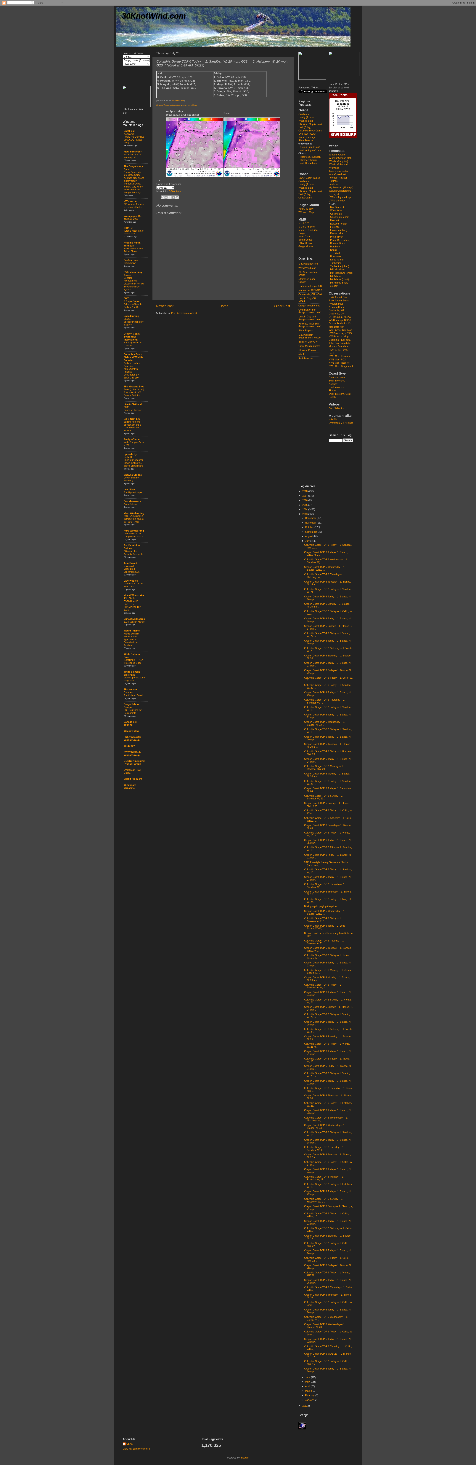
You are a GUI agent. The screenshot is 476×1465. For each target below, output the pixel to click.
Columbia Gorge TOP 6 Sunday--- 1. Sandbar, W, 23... (323, 797)
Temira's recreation (339, 171)
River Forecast (306, 140)
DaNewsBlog (131, 581)
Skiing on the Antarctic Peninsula (133, 553)
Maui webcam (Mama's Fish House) (309, 336)
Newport (334, 220)
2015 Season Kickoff (134, 622)
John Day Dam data (339, 343)
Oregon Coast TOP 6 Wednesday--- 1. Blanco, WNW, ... (324, 568)
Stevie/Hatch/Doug (310, 147)
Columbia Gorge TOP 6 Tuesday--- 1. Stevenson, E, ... (324, 942)
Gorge (301, 233)
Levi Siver (129, 489)
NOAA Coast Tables (309, 178)
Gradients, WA (337, 310)
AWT (126, 298)
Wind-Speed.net (337, 174)
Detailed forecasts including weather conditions (176, 105)
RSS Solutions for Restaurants (132, 711)
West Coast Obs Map (340, 330)
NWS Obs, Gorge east (341, 366)
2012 (305, 1405)
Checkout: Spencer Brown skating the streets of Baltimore (133, 463)
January (309, 1400)
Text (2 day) (304, 127)
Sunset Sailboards (134, 619)
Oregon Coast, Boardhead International (132, 337)
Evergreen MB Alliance (341, 423)
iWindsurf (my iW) (338, 161)
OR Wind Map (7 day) (310, 124)
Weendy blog (131, 731)
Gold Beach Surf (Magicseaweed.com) (309, 311)
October (309, 527)
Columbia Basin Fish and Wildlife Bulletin (133, 357)
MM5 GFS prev (306, 226)
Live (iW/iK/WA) (307, 134)
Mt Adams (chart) (339, 279)
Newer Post (164, 306)
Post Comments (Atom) (184, 313)
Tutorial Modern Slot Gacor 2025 (134, 232)
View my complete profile (136, 1448)
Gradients (303, 114)
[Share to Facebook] (173, 197)
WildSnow (129, 746)
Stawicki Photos (307, 350)
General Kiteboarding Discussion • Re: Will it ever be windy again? (134, 284)
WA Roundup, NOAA (340, 320)
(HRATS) (128, 228)
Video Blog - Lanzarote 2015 (132, 570)
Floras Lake (336, 233)
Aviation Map (336, 304)
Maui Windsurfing (134, 513)
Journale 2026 (131, 219)
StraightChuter (132, 439)
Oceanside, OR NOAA (310, 294)
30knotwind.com (178, 101)
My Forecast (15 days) (341, 187)
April (308, 1386)
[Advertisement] (313, 422)
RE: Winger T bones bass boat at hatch (134, 206)
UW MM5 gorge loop (340, 197)
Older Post (282, 306)
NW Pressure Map (338, 336)
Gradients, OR (336, 313)
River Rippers (305, 330)
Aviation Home (337, 307)
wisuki (301, 354)
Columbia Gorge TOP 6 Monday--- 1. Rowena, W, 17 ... (324, 1178)
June (308, 1377)
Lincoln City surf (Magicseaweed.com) (309, 318)
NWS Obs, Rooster (339, 363)
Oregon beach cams (309, 305)
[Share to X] (170, 197)
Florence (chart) (338, 230)
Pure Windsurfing (134, 530)
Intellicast (334, 184)
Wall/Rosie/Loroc (309, 163)
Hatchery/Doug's (309, 160)
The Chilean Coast (133, 695)
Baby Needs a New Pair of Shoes (133, 250)
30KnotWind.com (154, 16)
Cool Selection (336, 408)
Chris (129, 1444)
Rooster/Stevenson (310, 157)
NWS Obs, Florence (339, 356)
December (311, 518)
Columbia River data (339, 340)
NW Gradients (337, 207)
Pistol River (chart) (340, 240)
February (310, 1395)
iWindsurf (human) (338, 164)
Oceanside (336, 214)
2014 (305, 509)
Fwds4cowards (132, 501)
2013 (305, 514)
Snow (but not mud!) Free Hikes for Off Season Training (134, 392)
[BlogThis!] (166, 197)
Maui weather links (308, 264)
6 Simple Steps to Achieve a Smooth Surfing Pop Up (133, 304)
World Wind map (307, 268)
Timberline (335, 263)
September (311, 532)
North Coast (304, 236)
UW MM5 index (337, 200)
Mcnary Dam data (338, 346)
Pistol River (336, 237)
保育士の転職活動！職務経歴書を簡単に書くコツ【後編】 (134, 519)
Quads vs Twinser (132, 410)
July (307, 541)
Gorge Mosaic (305, 246)
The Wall (335, 253)
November (311, 522)
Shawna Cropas (133, 475)
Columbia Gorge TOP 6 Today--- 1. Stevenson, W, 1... (323, 986)
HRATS (333, 419)
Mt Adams (335, 276)
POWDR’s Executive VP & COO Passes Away (134, 140)
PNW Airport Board (339, 300)
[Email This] (163, 197)
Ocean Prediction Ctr (340, 323)
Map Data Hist (336, 327)
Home (223, 306)
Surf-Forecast (305, 358)
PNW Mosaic (305, 243)
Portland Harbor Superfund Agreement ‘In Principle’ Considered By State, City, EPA (132, 370)
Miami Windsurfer (134, 595)
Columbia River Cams (310, 130)
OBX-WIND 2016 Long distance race (133, 535)
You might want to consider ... (132, 344)
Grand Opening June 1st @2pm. (134, 679)
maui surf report (133, 151)
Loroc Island (336, 259)
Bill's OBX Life (132, 419)
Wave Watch (337, 210)
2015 (305, 505)
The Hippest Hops (133, 492)
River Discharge (307, 137)
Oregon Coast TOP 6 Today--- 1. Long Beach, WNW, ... (324, 927)
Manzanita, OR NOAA (310, 290)
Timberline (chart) (339, 266)
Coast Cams (305, 197)
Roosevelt (335, 256)
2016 (305, 500)
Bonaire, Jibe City (308, 342)
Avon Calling (130, 504)
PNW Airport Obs (338, 297)
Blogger (244, 1457)
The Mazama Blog (134, 386)
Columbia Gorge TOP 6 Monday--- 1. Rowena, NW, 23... (324, 767)
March (309, 1391)
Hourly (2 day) (305, 117)
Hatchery (335, 246)
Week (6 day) (305, 121)
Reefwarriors (131, 260)
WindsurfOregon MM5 (340, 158)
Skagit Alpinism (133, 779)
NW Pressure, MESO (340, 333)
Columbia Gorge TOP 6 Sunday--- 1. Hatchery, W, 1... (323, 1200)
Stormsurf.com (337, 377)
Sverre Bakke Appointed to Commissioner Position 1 (131, 641)
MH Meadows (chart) (341, 273)
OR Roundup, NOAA (340, 317)
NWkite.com (130, 201)
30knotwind (175, 191)
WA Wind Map (306, 212)
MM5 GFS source (308, 230)
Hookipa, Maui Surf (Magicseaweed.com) (309, 325)
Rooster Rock (337, 243)
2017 (305, 495)
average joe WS (132, 216)
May (308, 1381)
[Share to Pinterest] (177, 197)
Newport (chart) (338, 223)
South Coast (305, 239)
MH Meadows (337, 269)
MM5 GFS (304, 223)
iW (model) (334, 168)
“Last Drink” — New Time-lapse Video (133, 661)
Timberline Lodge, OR (310, 286)
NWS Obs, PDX (337, 359)
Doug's (333, 250)
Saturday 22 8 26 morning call (132, 156)
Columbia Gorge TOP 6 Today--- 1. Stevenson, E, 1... (323, 920)
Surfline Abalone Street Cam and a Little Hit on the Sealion (132, 426)
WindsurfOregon (337, 154)
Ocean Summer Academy (131, 479)
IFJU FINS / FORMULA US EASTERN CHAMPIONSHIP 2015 (132, 604)
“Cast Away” (130, 263)
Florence (335, 227)
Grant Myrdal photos (309, 346)
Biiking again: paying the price (320, 906)
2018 (305, 491)
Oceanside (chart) (339, 217)
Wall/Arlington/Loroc (310, 150)
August (309, 536)
